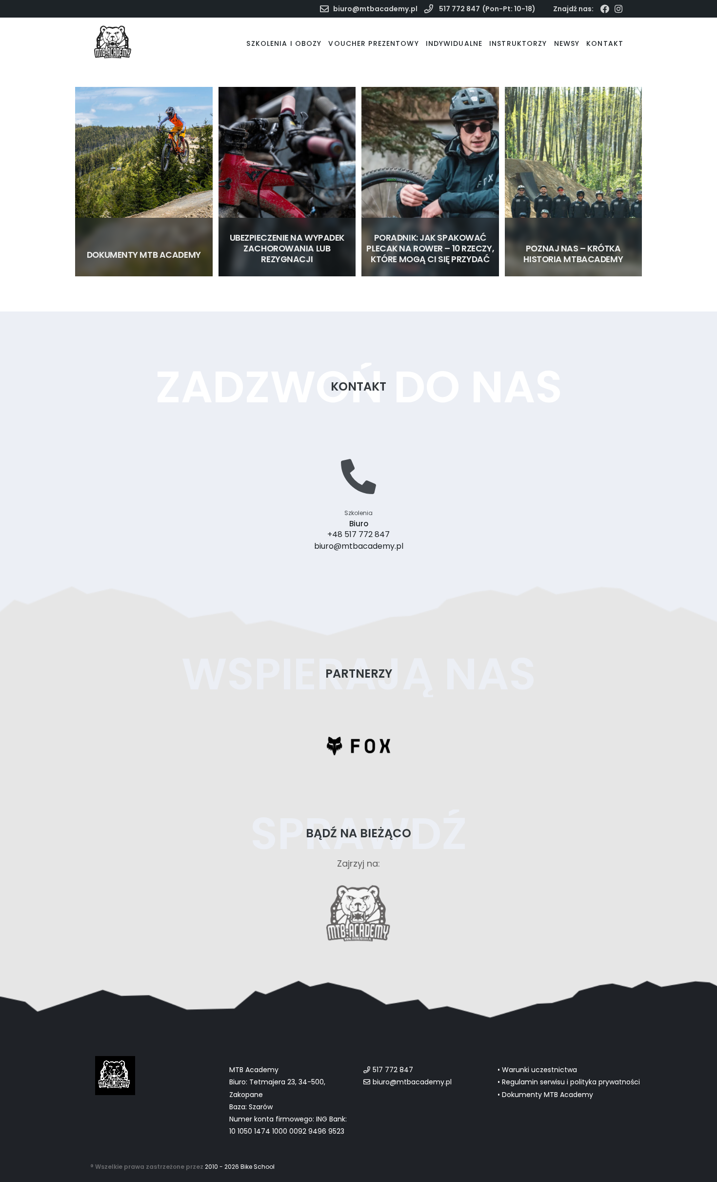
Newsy (567, 43)
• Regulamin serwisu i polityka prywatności (569, 1082)
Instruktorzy (518, 43)
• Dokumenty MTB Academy (545, 1094)
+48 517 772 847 (358, 534)
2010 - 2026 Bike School (240, 1166)
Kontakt (604, 43)
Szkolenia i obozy (283, 43)
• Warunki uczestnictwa (537, 1070)
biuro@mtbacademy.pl (375, 9)
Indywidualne (454, 43)
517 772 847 (459, 9)
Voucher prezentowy (373, 43)
